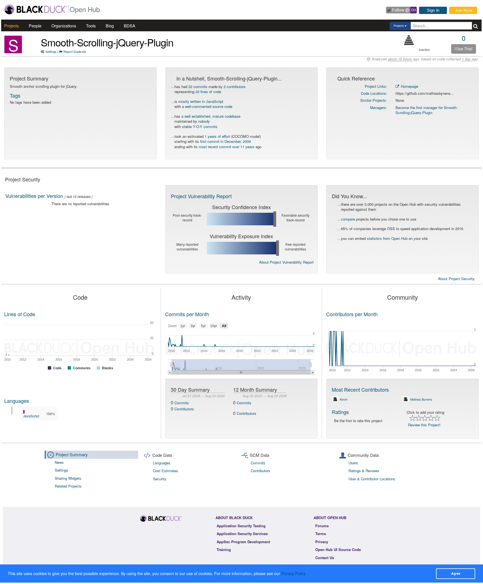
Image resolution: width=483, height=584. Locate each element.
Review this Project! (424, 424)
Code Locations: (374, 93)
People (35, 26)
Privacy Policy (293, 573)
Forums (322, 525)
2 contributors (235, 86)
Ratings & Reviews (364, 470)
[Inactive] (409, 40)
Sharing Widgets (68, 478)
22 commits (197, 86)
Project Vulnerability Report (201, 196)
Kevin (343, 399)
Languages (16, 400)
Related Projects (68, 486)
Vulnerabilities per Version (34, 195)
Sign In (433, 10)
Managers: (378, 107)
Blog (110, 26)
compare (348, 219)
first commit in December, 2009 (225, 141)
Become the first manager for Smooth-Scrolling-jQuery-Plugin (427, 110)
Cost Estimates (165, 470)
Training (224, 549)
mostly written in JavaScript (200, 101)
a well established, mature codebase (210, 116)
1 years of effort (217, 136)
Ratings (340, 411)
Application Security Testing (241, 525)
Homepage (409, 86)
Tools (91, 26)
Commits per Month (187, 314)
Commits (181, 402)
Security (159, 478)
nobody (204, 121)
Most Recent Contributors (360, 389)
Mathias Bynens (421, 399)
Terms (320, 533)
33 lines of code (208, 91)
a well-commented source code (207, 106)
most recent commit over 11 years (226, 146)
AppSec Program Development (243, 541)
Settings (51, 51)
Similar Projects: (373, 100)
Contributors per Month (352, 314)
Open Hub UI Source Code (338, 549)
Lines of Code (19, 314)
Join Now (463, 10)
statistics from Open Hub (387, 238)
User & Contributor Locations (372, 478)
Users (353, 462)
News (59, 462)
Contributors (184, 409)
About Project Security (456, 278)
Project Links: (376, 86)
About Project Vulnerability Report (286, 262)
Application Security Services (242, 533)
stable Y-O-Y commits (199, 126)
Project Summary (72, 454)
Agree (455, 573)
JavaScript (31, 415)
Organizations (63, 26)
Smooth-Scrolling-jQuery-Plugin (107, 42)
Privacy (321, 541)
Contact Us (324, 557)
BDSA (129, 26)
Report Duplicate (74, 51)
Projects (11, 26)
